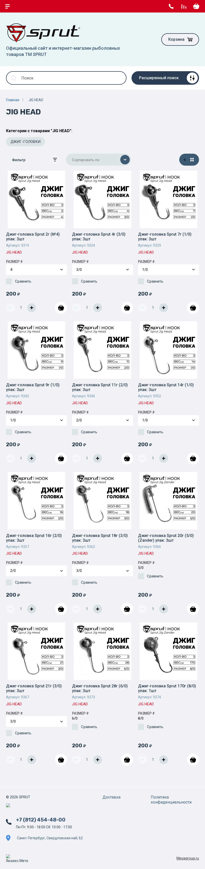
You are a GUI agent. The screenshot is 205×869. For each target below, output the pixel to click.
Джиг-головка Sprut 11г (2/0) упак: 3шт (100, 387)
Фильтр (19, 160)
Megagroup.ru (187, 858)
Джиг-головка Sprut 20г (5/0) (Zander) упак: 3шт (166, 538)
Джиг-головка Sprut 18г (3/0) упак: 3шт (100, 538)
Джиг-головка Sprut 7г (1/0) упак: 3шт (165, 236)
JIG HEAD (14, 252)
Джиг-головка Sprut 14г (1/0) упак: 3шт (166, 387)
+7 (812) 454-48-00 (41, 820)
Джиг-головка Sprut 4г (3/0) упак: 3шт (99, 236)
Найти (119, 77)
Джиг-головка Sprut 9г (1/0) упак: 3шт (33, 387)
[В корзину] (61, 308)
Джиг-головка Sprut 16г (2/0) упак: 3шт (34, 538)
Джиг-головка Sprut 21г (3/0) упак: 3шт (34, 688)
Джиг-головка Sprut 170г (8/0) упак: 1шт (167, 688)
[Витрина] (192, 160)
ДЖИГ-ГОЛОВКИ (25, 141)
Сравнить (23, 281)
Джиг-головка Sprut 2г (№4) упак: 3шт (33, 236)
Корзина (176, 39)
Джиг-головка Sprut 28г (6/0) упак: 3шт (100, 688)
